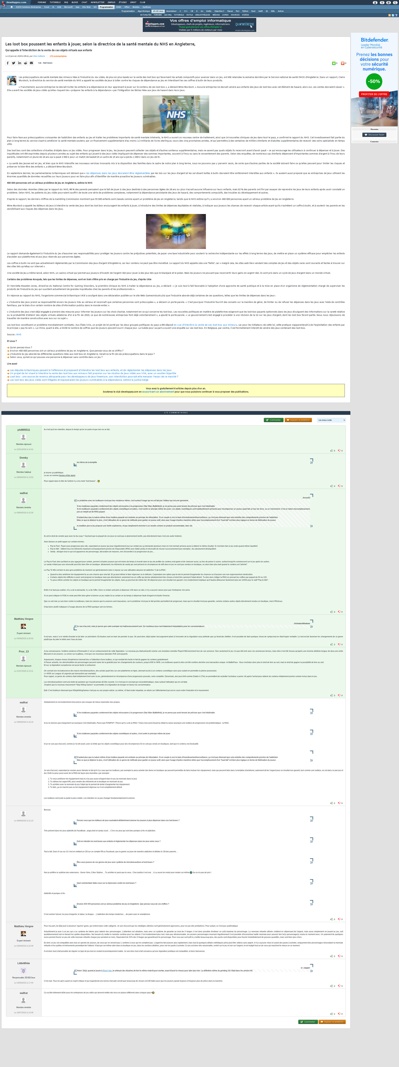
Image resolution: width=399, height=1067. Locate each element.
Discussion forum (375, 135)
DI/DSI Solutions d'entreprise (28, 7)
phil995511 (23, 430)
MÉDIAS (216, 15)
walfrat (24, 493)
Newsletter (97, 2)
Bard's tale (107, 971)
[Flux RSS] (389, 15)
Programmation (106, 7)
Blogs (74, 2)
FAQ (66, 2)
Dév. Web (86, 7)
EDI (95, 7)
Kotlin (208, 11)
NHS (19, 334)
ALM (59, 7)
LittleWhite (23, 963)
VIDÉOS (245, 15)
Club (142, 2)
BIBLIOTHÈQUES (202, 15)
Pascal (230, 11)
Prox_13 (24, 651)
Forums (41, 2)
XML (273, 11)
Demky (24, 457)
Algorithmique (144, 11)
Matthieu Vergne (23, 619)
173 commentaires (58, 56)
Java (77, 7)
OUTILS (189, 15)
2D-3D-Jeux (158, 11)
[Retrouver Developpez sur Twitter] (393, 15)
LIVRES (225, 15)
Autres (281, 11)
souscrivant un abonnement (158, 391)
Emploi (111, 2)
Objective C (219, 11)
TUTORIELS (179, 15)
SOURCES (235, 15)
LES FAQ (167, 15)
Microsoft (68, 7)
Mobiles (136, 7)
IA (53, 7)
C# (192, 11)
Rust (253, 11)
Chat (84, 2)
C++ (185, 11)
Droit (133, 2)
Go (202, 11)
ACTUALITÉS (145, 15)
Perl (237, 11)
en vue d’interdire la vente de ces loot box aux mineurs (205, 325)
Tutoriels (55, 2)
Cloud (46, 7)
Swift (260, 11)
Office (127, 7)
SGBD (118, 7)
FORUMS (158, 15)
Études (122, 2)
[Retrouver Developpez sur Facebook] (396, 15)
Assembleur (171, 11)
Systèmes (147, 7)
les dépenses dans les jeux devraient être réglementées (118, 173)
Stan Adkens (39, 56)
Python (245, 11)
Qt (267, 11)
